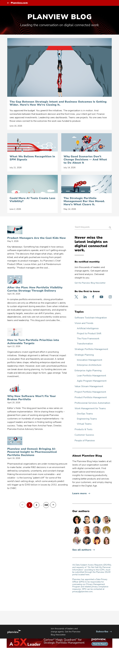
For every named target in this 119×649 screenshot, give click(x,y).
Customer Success (84, 435)
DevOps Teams (85, 413)
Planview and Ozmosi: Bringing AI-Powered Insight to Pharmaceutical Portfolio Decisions (32, 452)
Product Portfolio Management (91, 397)
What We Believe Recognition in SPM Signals (32, 158)
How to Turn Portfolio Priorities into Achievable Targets (33, 342)
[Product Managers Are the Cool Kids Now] (14, 230)
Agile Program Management (92, 381)
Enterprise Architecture (89, 365)
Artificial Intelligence (88, 328)
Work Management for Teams (90, 408)
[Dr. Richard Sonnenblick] (97, 523)
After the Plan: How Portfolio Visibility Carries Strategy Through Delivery (34, 289)
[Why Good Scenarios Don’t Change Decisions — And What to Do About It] (86, 142)
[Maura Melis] (106, 534)
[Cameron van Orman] (77, 544)
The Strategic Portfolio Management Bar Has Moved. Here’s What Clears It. (84, 201)
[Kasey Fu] (87, 544)
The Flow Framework (88, 338)
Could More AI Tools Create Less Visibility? (32, 200)
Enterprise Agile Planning (88, 370)
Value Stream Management (89, 386)
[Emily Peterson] (106, 544)
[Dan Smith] (87, 523)
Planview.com (19, 3)
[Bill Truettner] (87, 534)
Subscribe (104, 631)
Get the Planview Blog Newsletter (90, 283)
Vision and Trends (84, 323)
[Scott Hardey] (97, 534)
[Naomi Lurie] (77, 523)
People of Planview (85, 440)
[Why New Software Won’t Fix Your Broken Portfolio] (14, 388)
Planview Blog (59, 17)
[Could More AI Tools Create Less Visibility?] (32, 184)
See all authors (81, 549)
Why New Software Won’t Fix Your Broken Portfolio (31, 398)
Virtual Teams (84, 424)
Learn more (81, 493)
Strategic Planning (84, 355)
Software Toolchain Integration (91, 317)
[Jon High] (106, 523)
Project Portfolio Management (90, 392)
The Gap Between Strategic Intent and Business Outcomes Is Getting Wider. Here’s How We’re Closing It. (58, 103)
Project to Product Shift (89, 333)
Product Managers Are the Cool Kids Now (36, 238)
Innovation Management (89, 360)
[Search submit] (110, 227)
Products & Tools (83, 429)
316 (46, 505)
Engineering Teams (87, 418)
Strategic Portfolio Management (91, 349)
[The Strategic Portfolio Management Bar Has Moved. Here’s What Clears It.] (86, 184)
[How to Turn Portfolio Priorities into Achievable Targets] (14, 332)
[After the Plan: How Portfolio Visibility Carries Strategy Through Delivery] (14, 279)
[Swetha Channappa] (77, 534)
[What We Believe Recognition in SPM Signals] (32, 142)
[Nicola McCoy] (97, 544)
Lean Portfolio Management (91, 375)
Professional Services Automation (92, 403)
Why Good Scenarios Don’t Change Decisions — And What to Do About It (85, 159)
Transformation (85, 343)
